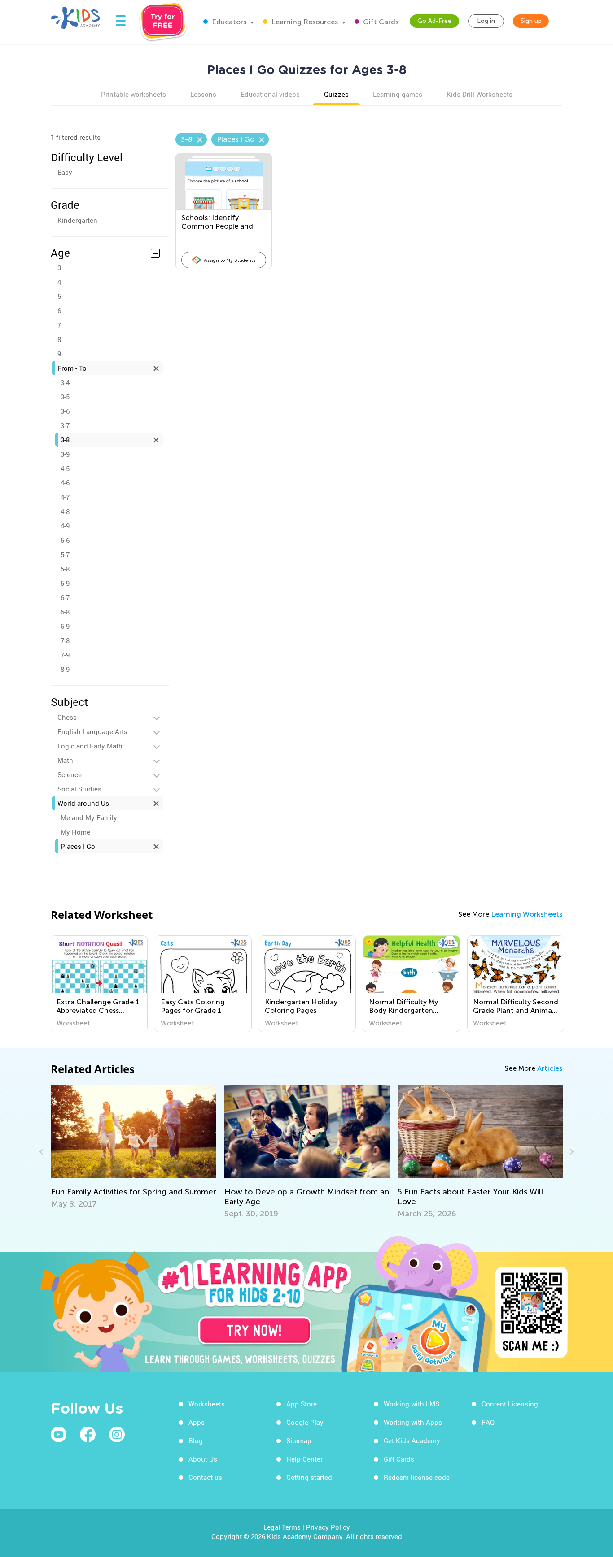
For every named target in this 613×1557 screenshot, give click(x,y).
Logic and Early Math (90, 745)
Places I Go (78, 846)
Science (69, 774)
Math (65, 760)
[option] (99, 983)
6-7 (65, 597)
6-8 (65, 611)
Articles (549, 1068)
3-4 (65, 382)
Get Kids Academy (412, 1440)
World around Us (83, 803)
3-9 (65, 454)
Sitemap (298, 1440)
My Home (75, 831)
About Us (202, 1458)
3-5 (65, 396)
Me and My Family (89, 817)
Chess (67, 717)
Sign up (531, 21)
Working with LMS (411, 1403)
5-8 (65, 568)
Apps (196, 1422)
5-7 (65, 554)
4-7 (65, 497)
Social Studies (79, 788)
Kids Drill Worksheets (479, 94)
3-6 (65, 411)
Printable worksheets (133, 94)
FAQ (488, 1422)
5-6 (65, 540)
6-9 (65, 626)
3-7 (65, 425)
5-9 (65, 583)
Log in (486, 21)
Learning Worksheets (526, 914)
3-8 (65, 439)
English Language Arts (92, 731)
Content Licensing (510, 1403)
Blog (195, 1440)
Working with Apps (413, 1422)
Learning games (397, 94)
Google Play (305, 1422)
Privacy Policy (328, 1526)
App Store (301, 1403)
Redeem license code (417, 1477)
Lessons (203, 94)
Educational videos (270, 94)
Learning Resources (304, 21)
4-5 (65, 468)
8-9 (65, 669)
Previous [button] (42, 1151)
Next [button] (570, 1151)
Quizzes (336, 94)
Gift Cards (379, 21)
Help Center (304, 1458)
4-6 (65, 482)
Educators (228, 21)
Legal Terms (282, 1526)
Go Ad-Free (434, 21)
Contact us (205, 1477)
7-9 (65, 654)
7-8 (65, 640)
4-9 (65, 525)
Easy (64, 172)
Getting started (309, 1477)
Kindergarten (77, 220)
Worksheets (206, 1403)
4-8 (65, 511)
